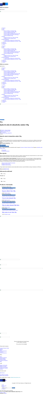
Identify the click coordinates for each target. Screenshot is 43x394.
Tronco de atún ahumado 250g (8, 198)
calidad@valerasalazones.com (15, 377)
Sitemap (1, 369)
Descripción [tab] (4, 150)
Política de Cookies (3, 366)
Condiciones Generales (4, 368)
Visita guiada (4, 43)
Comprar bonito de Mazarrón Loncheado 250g (12, 40)
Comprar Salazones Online (4, 348)
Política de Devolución (4, 367)
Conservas (4, 42)
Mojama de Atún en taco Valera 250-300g (11, 37)
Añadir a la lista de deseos (4, 146)
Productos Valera (30, 147)
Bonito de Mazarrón (5, 39)
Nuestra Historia (2, 358)
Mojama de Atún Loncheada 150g (10, 38)
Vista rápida (13, 202)
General (3, 210)
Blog (1, 361)
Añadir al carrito (2, 145)
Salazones (3, 45)
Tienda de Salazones (3, 357)
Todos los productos (3, 352)
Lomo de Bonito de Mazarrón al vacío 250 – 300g (12, 41)
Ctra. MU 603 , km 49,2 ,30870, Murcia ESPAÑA (4, 375)
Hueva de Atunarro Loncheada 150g (10, 31)
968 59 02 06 (2, 372)
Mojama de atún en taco (6, 163)
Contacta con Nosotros (4, 360)
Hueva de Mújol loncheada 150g (9, 32)
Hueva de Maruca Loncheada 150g (10, 30)
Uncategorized (10, 188)
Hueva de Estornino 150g (8, 35)
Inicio (1, 356)
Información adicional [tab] (5, 151)
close (6, 393)
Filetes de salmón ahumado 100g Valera (10, 205)
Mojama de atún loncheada (6, 164)
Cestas (3, 46)
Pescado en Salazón (24, 147)
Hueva (3, 29)
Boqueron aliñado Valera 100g (8, 191)
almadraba (38, 147)
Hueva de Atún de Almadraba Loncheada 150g (12, 33)
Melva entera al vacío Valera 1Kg (9, 212)
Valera (4, 148)
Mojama (3, 36)
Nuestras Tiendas (3, 359)
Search (13, 387)
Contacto (3, 44)
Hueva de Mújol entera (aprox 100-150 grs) (11, 34)
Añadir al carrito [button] (7, 200)
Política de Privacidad (3, 365)
